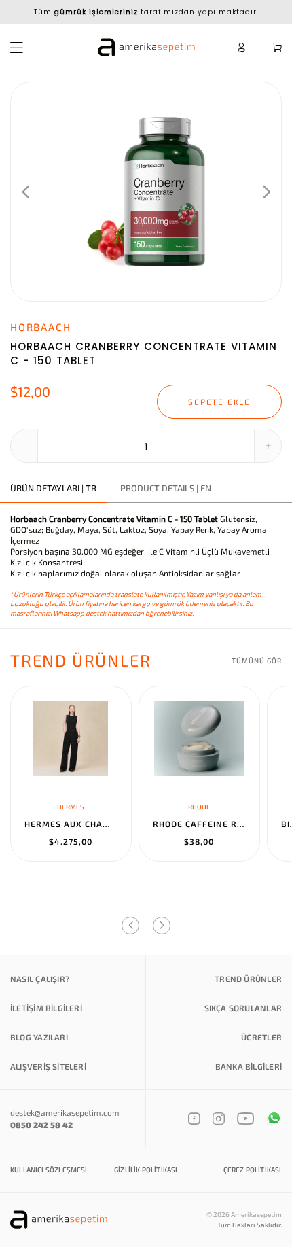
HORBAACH (40, 327)
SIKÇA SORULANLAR (243, 1008)
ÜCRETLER (261, 1037)
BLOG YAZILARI (39, 1037)
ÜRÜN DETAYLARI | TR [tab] (53, 488)
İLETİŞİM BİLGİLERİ (46, 1008)
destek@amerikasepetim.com (65, 1112)
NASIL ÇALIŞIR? (39, 978)
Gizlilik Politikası (145, 1169)
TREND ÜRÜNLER (248, 978)
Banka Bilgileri (248, 1066)
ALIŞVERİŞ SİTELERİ (48, 1066)
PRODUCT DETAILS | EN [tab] (165, 488)
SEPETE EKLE (219, 401)
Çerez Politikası (252, 1169)
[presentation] (25, 191)
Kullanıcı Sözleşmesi (49, 1169)
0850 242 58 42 (41, 1124)
